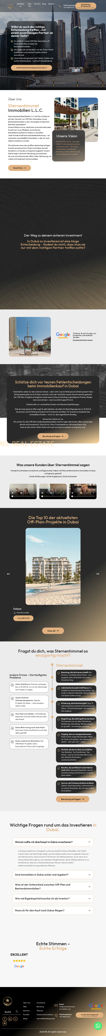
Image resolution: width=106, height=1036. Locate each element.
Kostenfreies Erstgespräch (86, 5)
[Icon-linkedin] (10, 1019)
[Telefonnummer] (60, 6)
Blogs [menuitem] (44, 4)
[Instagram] (15, 1019)
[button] (8, 573)
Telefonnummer (69, 5)
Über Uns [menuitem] (29, 5)
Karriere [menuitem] (37, 4)
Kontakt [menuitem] (51, 4)
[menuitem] (20, 5)
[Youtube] (5, 1023)
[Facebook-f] (5, 1019)
